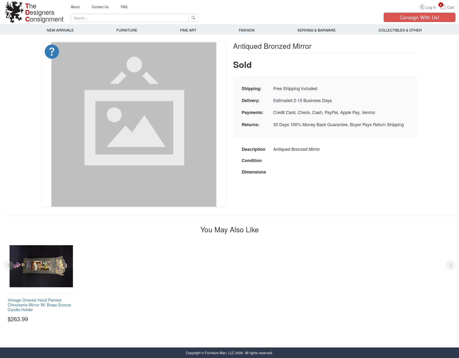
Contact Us (100, 6)
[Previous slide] (9, 265)
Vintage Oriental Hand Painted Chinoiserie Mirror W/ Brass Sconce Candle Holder (39, 304)
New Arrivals (60, 30)
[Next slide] (450, 265)
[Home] (14, 12)
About (75, 6)
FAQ (124, 6)
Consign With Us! (419, 17)
